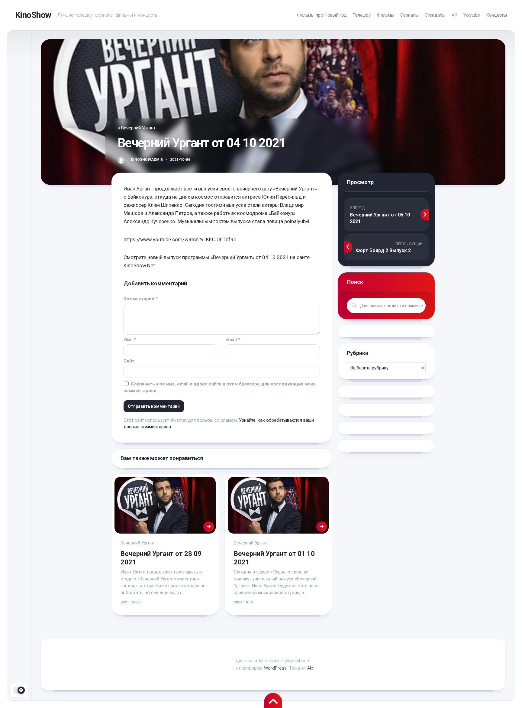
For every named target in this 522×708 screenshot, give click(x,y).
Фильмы (385, 15)
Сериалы (409, 15)
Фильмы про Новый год (322, 15)
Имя (130, 339)
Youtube (471, 15)
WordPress (275, 668)
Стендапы (435, 15)
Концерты (496, 15)
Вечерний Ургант (138, 128)
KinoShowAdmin (145, 160)
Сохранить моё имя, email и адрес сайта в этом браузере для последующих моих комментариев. (220, 387)
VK (454, 15)
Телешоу (362, 15)
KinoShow (33, 15)
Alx (310, 668)
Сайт (129, 361)
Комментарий (141, 298)
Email (232, 339)
